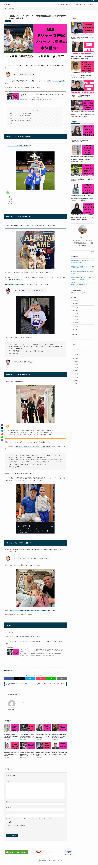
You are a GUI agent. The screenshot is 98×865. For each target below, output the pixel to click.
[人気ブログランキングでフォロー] (16, 853)
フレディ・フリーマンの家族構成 (21, 113)
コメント (9, 781)
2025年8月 (75, 303)
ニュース (75, 341)
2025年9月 (75, 300)
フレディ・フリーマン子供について (22, 118)
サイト (7, 813)
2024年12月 (75, 329)
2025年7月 (75, 307)
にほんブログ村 (46, 852)
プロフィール (51, 860)
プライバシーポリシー (60, 860)
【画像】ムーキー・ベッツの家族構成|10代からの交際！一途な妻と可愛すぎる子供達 (41, 94)
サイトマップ (36, 860)
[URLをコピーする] (62, 678)
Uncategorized (8, 21)
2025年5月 (75, 313)
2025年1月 (75, 326)
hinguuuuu (11, 709)
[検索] (93, 1)
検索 (92, 251)
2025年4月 (75, 316)
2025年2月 (75, 322)
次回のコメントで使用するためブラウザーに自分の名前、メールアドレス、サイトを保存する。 (31, 818)
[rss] (91, 1)
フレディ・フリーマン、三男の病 (21, 120)
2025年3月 (75, 319)
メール (8, 807)
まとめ (14, 123)
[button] (9, 678)
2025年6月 (75, 310)
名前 (8, 801)
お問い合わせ (43, 860)
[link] (23, 702)
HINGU (7, 4)
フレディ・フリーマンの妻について (22, 115)
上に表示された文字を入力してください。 (16, 825)
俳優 (74, 344)
